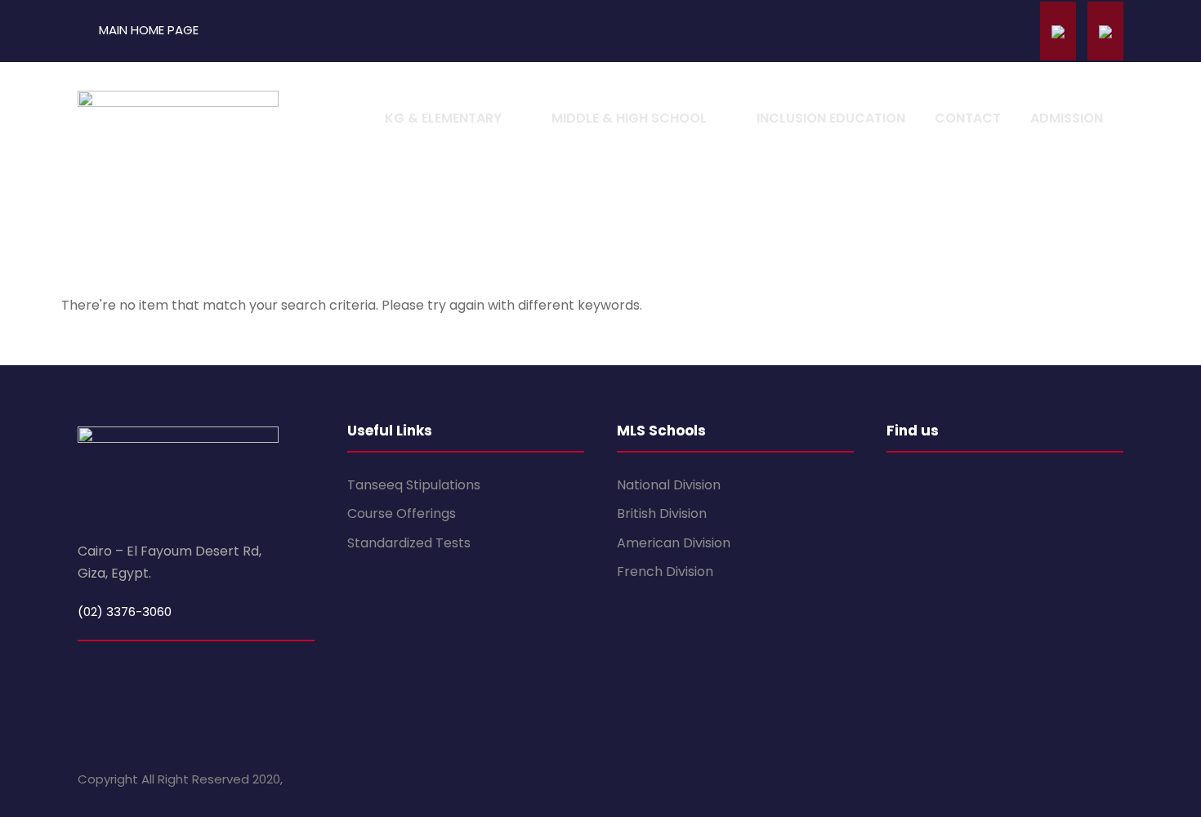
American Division (673, 543)
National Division (669, 484)
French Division (665, 571)
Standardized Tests (409, 543)
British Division (662, 513)
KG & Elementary (443, 118)
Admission (1066, 118)
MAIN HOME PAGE (149, 29)
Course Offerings (401, 513)
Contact (968, 118)
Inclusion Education (831, 118)
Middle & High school (629, 118)
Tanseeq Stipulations (413, 484)
